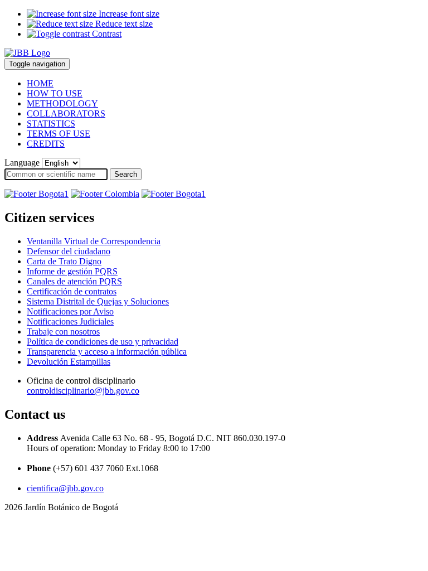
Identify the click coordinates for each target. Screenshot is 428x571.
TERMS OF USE (58, 133)
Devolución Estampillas (68, 361)
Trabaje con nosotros (63, 331)
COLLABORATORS (66, 113)
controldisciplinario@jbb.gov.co (83, 390)
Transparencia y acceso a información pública (107, 351)
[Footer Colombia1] (174, 194)
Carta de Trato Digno (64, 261)
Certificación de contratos (71, 291)
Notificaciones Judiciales (70, 321)
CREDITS (46, 143)
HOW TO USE (54, 93)
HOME (40, 83)
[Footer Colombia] (105, 194)
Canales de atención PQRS (74, 281)
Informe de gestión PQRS (72, 271)
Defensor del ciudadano (68, 251)
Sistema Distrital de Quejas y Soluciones (98, 301)
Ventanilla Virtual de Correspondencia (93, 241)
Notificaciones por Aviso (70, 311)
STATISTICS (51, 123)
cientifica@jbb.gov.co (65, 488)
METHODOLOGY (62, 103)
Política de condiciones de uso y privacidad (102, 341)
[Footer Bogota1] (36, 194)
